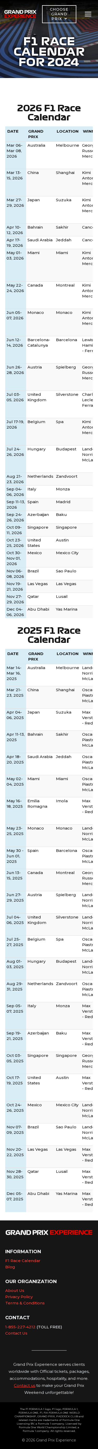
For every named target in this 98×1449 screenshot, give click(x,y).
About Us (14, 1290)
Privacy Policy (19, 1296)
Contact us (24, 1385)
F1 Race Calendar (23, 1260)
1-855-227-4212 (20, 1326)
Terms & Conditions (25, 1303)
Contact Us (16, 1333)
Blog (10, 1266)
